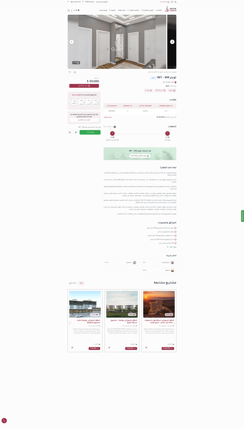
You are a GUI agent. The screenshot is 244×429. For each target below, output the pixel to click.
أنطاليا (155, 72)
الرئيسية (173, 72)
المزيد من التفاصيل (84, 120)
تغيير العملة (108, 117)
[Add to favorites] (70, 72)
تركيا (167, 72)
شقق (161, 72)
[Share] (75, 72)
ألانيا (149, 72)
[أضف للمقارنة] (146, 347)
